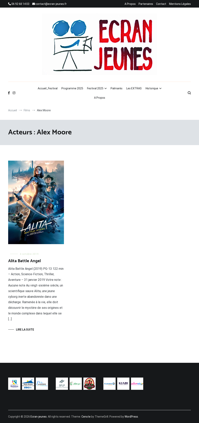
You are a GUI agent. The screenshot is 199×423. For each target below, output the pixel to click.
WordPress (131, 416)
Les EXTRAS (134, 88)
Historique (152, 88)
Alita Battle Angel (24, 261)
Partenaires (146, 3)
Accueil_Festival (48, 88)
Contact (161, 3)
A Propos (130, 3)
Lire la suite (25, 329)
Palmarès (116, 88)
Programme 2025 (72, 88)
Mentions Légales (180, 3)
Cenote (86, 416)
